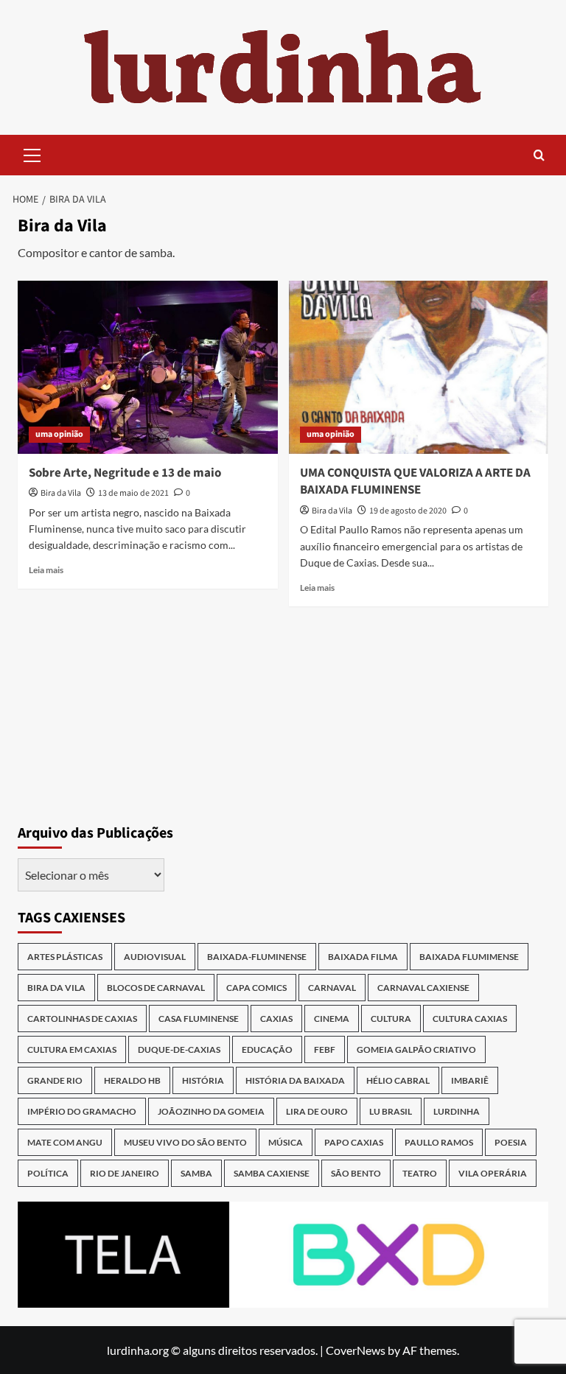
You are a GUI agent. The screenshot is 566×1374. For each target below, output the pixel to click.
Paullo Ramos (439, 1142)
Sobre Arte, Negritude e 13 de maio (125, 473)
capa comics (256, 987)
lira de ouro (317, 1111)
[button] (32, 153)
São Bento (356, 1173)
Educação (267, 1049)
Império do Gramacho (81, 1111)
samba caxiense (272, 1173)
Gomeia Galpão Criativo (416, 1049)
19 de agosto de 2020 (408, 511)
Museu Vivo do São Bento (185, 1142)
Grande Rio (55, 1080)
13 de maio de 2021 (133, 493)
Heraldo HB (132, 1080)
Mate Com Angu (64, 1142)
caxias (276, 1018)
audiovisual (155, 956)
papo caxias (353, 1142)
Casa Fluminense (198, 1018)
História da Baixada (295, 1080)
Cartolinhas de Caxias (82, 1018)
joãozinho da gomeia (211, 1111)
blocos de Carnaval (156, 987)
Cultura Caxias (470, 1018)
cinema (331, 1018)
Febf (324, 1049)
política (48, 1173)
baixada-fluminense (257, 956)
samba (196, 1173)
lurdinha (456, 1111)
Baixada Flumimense (469, 956)
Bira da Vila (61, 493)
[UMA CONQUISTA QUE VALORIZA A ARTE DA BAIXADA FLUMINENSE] (419, 367)
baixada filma (363, 956)
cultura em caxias (71, 1049)
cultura (391, 1018)
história (203, 1080)
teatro (419, 1173)
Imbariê (470, 1080)
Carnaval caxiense (423, 987)
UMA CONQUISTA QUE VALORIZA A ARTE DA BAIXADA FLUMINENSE (415, 482)
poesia (511, 1142)
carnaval (332, 987)
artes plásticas (64, 956)
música (285, 1142)
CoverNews (355, 1350)
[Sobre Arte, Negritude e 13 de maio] (148, 367)
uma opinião (59, 434)
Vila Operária (492, 1173)
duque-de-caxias (179, 1049)
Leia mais (46, 569)
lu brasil (390, 1111)
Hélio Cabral (398, 1080)
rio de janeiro (124, 1173)
